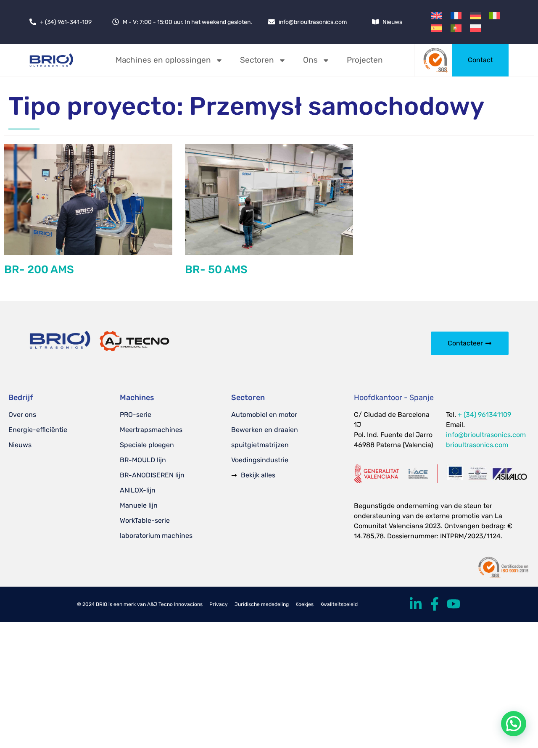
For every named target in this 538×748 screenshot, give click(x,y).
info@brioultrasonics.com (486, 435)
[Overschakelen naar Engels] (436, 16)
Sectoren (257, 60)
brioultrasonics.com (477, 445)
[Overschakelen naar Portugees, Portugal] (456, 28)
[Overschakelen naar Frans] (456, 16)
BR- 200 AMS (39, 269)
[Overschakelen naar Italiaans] (494, 16)
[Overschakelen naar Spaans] (436, 28)
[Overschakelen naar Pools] (475, 28)
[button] (513, 723)
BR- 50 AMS (216, 269)
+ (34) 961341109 (484, 415)
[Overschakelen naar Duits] (475, 16)
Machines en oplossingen (163, 60)
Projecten (365, 60)
